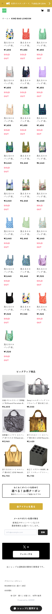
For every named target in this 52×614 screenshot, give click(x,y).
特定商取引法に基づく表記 (15, 586)
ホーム (5, 18)
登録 (43, 532)
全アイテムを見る (26, 506)
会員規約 (8, 590)
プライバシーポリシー (13, 581)
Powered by (23, 600)
